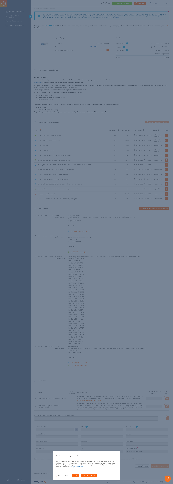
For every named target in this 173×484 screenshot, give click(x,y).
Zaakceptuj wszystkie (89, 475)
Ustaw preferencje (63, 475)
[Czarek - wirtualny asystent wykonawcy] (168, 479)
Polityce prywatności (77, 466)
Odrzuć (76, 475)
